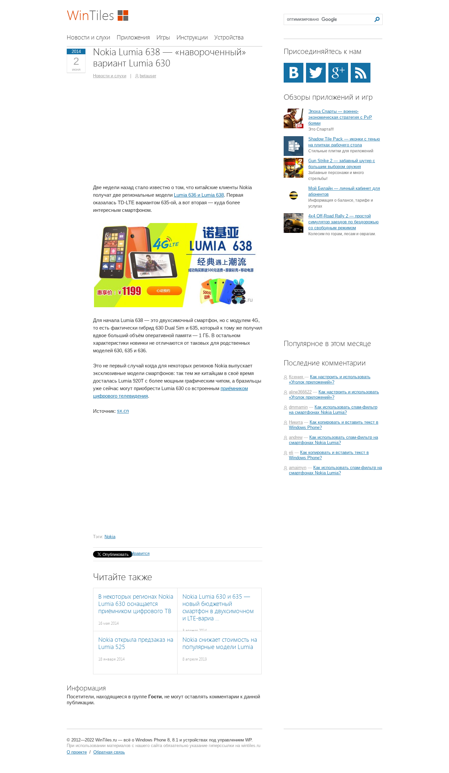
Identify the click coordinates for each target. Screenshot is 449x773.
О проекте (77, 752)
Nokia (110, 536)
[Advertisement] (148, 131)
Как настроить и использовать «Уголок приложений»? (329, 379)
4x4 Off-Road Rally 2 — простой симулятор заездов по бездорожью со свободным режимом (343, 221)
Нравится (140, 553)
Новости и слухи (88, 37)
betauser (148, 75)
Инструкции (192, 37)
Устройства (229, 37)
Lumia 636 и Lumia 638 (199, 195)
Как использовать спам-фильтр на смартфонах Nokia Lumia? (333, 410)
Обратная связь (109, 752)
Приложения (133, 37)
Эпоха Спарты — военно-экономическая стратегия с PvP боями (340, 117)
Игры (163, 37)
